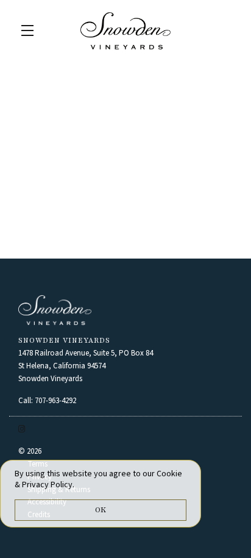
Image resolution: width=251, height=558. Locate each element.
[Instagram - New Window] (21, 429)
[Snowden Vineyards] (125, 310)
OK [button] (100, 510)
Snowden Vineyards (125, 30)
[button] (30, 30)
